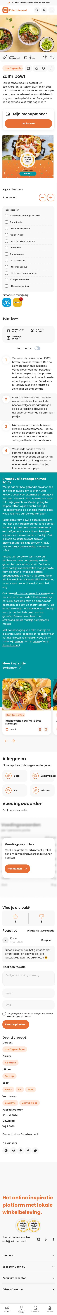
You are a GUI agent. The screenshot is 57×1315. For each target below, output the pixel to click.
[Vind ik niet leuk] (43, 68)
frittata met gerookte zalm (30, 593)
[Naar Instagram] (38, 1239)
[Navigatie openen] (51, 10)
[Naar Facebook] (53, 1239)
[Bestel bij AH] (6, 302)
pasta (36, 641)
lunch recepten (23, 634)
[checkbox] (37, 348)
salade (19, 641)
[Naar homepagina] (14, 10)
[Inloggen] (44, 10)
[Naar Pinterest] (46, 1239)
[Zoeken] (37, 10)
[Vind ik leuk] (36, 68)
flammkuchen (10, 645)
